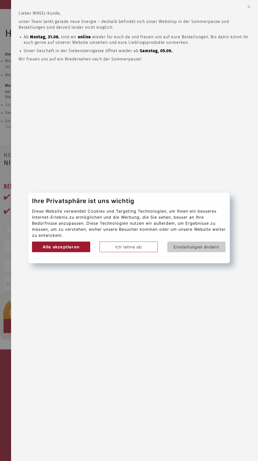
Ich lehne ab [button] (128, 246)
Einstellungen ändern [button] (196, 246)
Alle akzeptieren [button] (61, 246)
